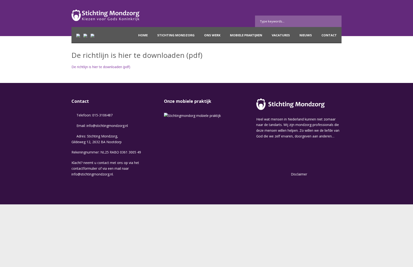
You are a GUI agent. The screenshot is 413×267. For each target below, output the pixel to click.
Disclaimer (299, 174)
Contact (329, 35)
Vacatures (281, 35)
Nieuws (305, 35)
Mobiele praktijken (246, 35)
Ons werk (212, 35)
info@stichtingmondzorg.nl (107, 125)
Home (143, 35)
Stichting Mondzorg (176, 35)
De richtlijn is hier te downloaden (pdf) (100, 67)
